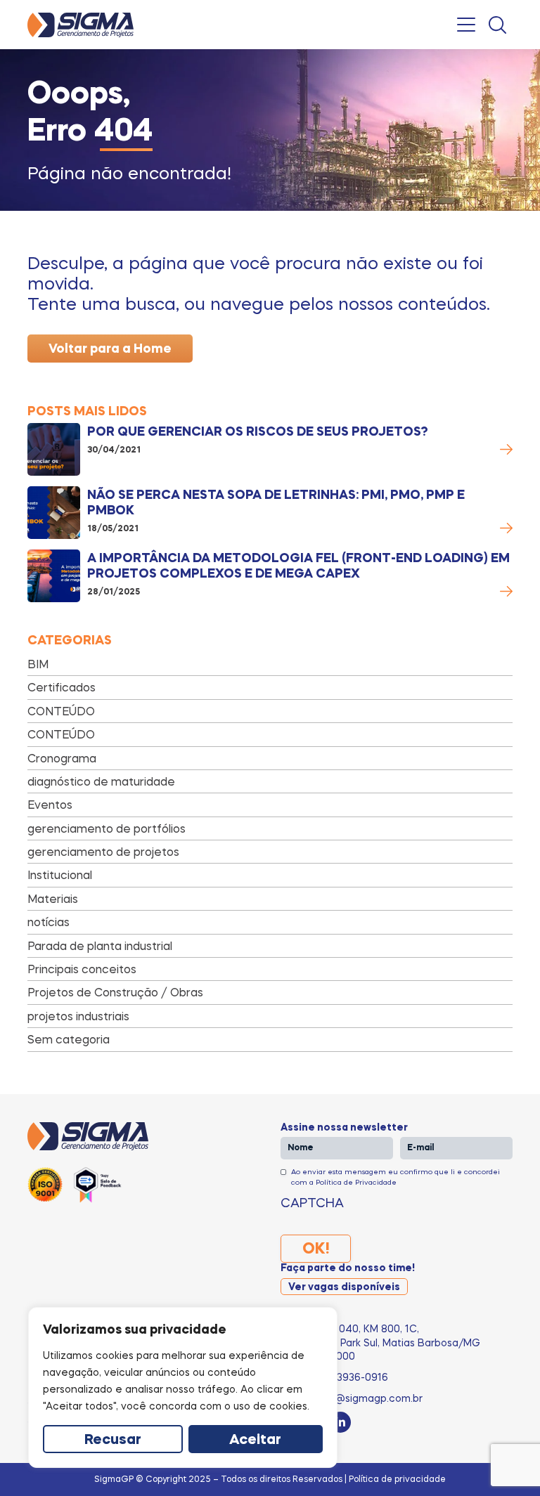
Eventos (49, 805)
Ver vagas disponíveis (344, 1287)
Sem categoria (68, 1039)
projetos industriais (78, 1016)
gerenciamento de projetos (103, 852)
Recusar (112, 1440)
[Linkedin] (340, 1422)
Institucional (59, 875)
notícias (48, 922)
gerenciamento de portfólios (106, 828)
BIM (38, 664)
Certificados (61, 687)
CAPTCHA (312, 1202)
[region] (183, 1387)
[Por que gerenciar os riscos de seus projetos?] (53, 449)
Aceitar (255, 1440)
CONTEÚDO (61, 711)
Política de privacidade (397, 1479)
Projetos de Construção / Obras (115, 992)
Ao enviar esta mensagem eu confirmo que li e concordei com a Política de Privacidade (395, 1176)
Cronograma (61, 758)
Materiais (52, 899)
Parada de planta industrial (99, 946)
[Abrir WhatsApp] (505, 1460)
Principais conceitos (81, 969)
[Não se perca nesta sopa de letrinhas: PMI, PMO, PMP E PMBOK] (53, 512)
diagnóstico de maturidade (101, 781)
